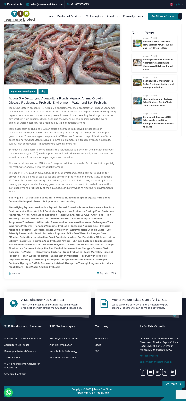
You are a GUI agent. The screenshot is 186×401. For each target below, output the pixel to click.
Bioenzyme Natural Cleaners (20, 351)
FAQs (98, 351)
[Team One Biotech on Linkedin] (173, 372)
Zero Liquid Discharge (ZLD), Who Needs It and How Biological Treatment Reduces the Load (158, 122)
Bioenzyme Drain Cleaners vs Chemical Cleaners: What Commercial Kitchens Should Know (158, 64)
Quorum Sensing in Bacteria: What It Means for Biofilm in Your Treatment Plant (157, 102)
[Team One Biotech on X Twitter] (165, 372)
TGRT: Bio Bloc (12, 357)
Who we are (101, 338)
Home (51, 16)
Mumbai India (14, 4)
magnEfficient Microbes (63, 357)
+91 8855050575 (80, 4)
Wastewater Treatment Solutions (22, 338)
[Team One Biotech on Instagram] (158, 372)
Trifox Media (102, 392)
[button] (8, 392)
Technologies (93, 16)
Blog (43, 91)
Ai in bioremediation (61, 344)
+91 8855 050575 (149, 355)
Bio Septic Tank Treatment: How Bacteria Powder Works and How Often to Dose (158, 44)
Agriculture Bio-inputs (16, 344)
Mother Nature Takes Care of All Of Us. (139, 300)
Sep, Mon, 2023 (107, 273)
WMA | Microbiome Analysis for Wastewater (22, 365)
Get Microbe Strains (162, 16)
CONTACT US (173, 384)
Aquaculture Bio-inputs (23, 91)
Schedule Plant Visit (15, 374)
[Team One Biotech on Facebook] (143, 372)
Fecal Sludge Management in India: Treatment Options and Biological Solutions (158, 84)
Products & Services (69, 16)
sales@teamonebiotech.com (46, 4)
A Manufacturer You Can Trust (42, 300)
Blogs (98, 344)
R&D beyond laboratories (64, 338)
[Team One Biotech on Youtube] (150, 372)
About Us (112, 16)
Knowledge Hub (132, 16)
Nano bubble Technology (64, 351)
